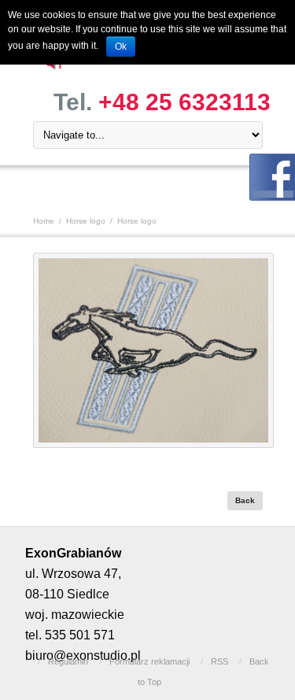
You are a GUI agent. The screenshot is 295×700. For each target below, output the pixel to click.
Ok (121, 46)
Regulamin (68, 661)
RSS (219, 661)
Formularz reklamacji (149, 661)
